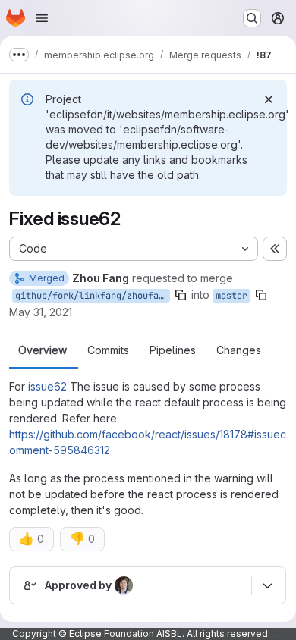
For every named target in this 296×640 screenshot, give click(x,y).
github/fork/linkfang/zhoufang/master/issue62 (92, 296)
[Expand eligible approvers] (267, 585)
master (231, 296)
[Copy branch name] (181, 295)
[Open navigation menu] (42, 18)
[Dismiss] (269, 99)
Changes (238, 350)
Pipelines (173, 350)
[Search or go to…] (252, 18)
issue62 (47, 386)
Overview (42, 350)
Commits (108, 350)
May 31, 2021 (40, 312)
